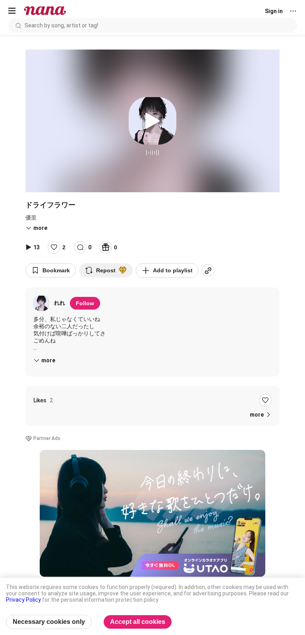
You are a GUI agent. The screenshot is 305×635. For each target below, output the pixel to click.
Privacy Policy (23, 600)
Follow (85, 303)
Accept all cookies (137, 621)
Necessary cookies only (49, 621)
